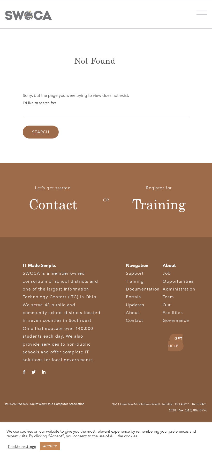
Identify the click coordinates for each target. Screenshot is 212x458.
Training (159, 204)
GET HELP (175, 342)
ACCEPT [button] (50, 446)
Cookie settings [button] (22, 446)
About (132, 313)
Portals (133, 297)
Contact (53, 204)
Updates (135, 305)
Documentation (143, 289)
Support (134, 273)
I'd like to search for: (39, 102)
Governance (176, 320)
